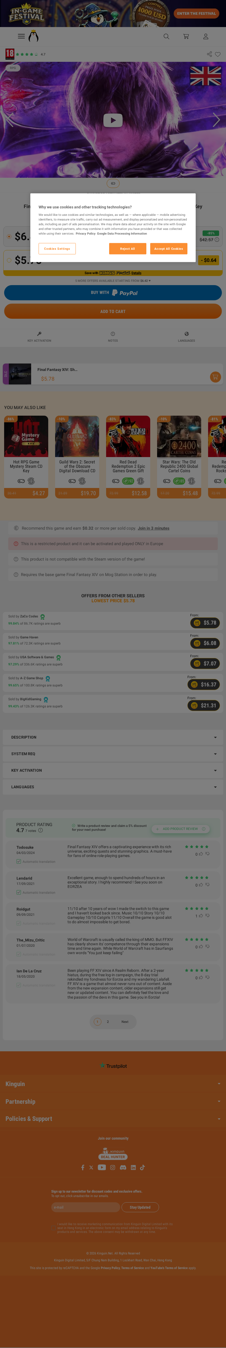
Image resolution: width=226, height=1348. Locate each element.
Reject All (127, 248)
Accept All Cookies (168, 248)
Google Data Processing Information (122, 233)
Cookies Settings (57, 248)
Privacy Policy (86, 233)
